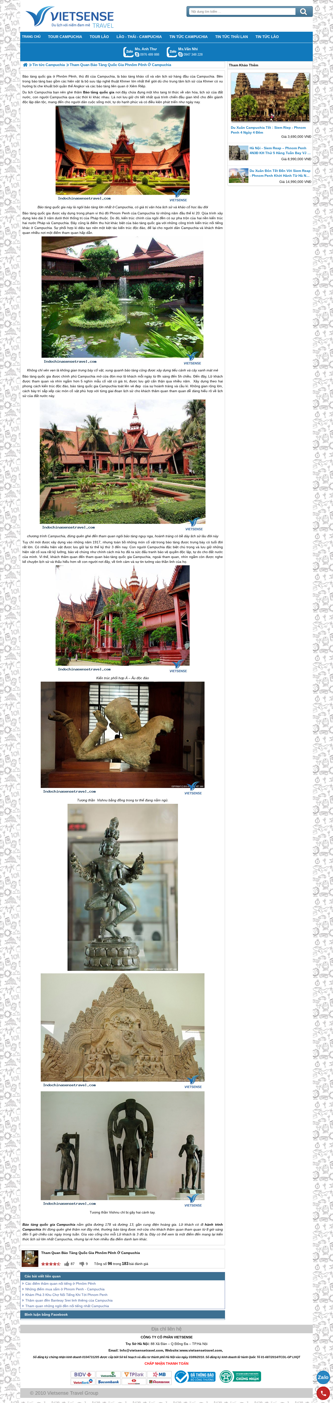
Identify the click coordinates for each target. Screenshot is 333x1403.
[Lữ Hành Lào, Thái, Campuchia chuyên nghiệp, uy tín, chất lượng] (25, 65)
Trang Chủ (81, 16)
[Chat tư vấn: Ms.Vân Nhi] (180, 54)
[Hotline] (323, 1393)
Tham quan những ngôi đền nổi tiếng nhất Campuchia (67, 1306)
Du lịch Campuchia (37, 92)
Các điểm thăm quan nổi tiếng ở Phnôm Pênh (60, 1283)
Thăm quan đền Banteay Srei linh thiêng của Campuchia (69, 1300)
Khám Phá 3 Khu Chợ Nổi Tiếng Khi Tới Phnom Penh (66, 1295)
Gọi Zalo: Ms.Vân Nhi (171, 52)
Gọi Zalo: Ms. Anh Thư (128, 52)
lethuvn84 (137, 54)
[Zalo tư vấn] (323, 1377)
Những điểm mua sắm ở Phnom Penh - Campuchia (65, 1289)
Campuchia (58, 97)
